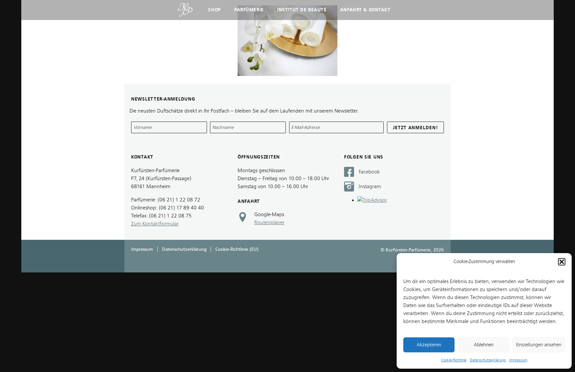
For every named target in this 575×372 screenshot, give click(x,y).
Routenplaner (269, 222)
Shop (214, 10)
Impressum (518, 360)
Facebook (369, 172)
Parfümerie (249, 10)
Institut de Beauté (301, 10)
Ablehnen (483, 345)
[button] (561, 261)
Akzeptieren (429, 345)
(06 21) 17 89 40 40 (181, 208)
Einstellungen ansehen (538, 345)
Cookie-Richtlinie (454, 360)
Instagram (370, 186)
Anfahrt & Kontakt (365, 10)
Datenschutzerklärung (488, 360)
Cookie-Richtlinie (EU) (237, 249)
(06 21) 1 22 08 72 (179, 200)
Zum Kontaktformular (155, 224)
